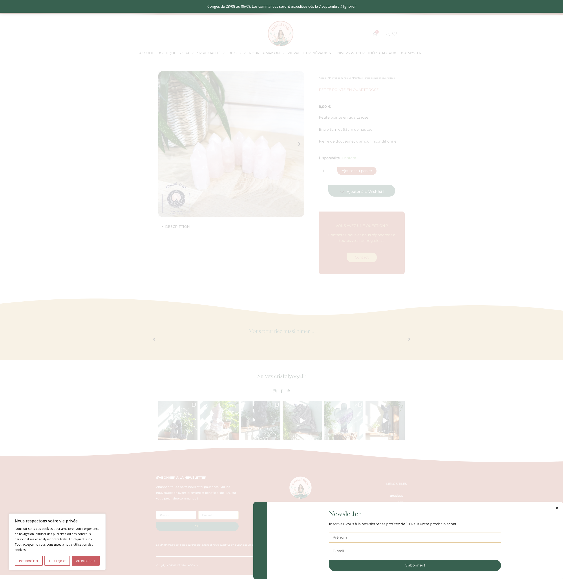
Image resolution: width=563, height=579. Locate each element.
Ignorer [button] (349, 6)
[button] (557, 508)
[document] (281, 289)
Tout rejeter (57, 561)
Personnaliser (28, 561)
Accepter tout (85, 561)
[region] (57, 542)
